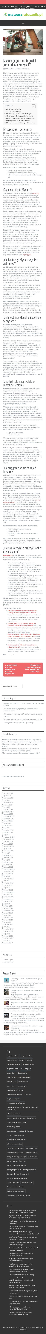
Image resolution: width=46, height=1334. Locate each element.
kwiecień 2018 (8, 929)
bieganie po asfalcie (25, 1060)
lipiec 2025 (7, 823)
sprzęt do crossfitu (31, 1152)
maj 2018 (7, 927)
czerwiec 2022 (8, 878)
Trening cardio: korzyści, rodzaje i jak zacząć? (19, 723)
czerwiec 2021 (8, 897)
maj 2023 (7, 853)
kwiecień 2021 (8, 899)
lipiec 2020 (7, 915)
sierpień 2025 (8, 821)
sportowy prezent (32, 1148)
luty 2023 (7, 860)
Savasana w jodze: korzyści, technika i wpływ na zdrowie (23, 719)
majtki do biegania (13, 1099)
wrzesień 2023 (9, 846)
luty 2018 (7, 934)
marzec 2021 (8, 901)
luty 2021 (7, 904)
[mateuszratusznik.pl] (23, 14)
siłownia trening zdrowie (15, 1148)
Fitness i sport (9, 655)
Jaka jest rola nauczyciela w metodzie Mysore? (20, 118)
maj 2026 (7, 800)
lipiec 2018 (7, 922)
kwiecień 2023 (8, 855)
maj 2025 (7, 828)
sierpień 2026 (8, 793)
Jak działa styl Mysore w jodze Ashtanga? (18, 114)
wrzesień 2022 (9, 871)
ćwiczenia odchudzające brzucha (18, 1195)
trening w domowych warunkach (18, 1174)
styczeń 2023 (8, 862)
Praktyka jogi (8, 555)
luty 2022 (7, 888)
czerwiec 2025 (8, 825)
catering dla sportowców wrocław (18, 1077)
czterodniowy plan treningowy (17, 1086)
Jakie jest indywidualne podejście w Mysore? (19, 116)
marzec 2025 (8, 832)
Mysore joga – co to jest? (13, 109)
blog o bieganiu (26, 1069)
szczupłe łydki (33, 1157)
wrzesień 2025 (9, 819)
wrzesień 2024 (9, 839)
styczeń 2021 (8, 906)
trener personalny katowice (16, 1161)
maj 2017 (7, 940)
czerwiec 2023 (8, 851)
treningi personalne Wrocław (16, 1165)
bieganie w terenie (28, 1064)
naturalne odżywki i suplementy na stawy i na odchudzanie (22, 1108)
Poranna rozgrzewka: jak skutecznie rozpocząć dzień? (21, 753)
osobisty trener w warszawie (17, 1122)
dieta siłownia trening (14, 1094)
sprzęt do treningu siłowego (16, 1157)
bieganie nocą (12, 1060)
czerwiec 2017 (8, 938)
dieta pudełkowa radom (15, 1090)
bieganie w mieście (13, 1064)
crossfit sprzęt (23, 1082)
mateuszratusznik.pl (23, 69)
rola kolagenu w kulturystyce (16, 1139)
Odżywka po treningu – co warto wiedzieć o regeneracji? (22, 740)
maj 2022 (7, 881)
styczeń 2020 (8, 917)
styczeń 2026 (8, 809)
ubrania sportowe (13, 1182)
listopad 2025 (8, 814)
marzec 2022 (8, 885)
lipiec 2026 (7, 796)
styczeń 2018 (8, 936)
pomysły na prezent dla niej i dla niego (20, 1131)
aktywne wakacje (13, 1056)
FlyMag (38, 1327)
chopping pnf (11, 1082)
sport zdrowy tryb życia (15, 1152)
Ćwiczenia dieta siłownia (15, 1187)
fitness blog (27, 1094)
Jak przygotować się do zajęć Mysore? (18, 120)
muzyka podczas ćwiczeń (16, 1103)
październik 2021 (9, 892)
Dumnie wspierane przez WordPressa (16, 1327)
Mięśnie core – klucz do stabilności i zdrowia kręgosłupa (11, 669)
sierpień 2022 (8, 874)
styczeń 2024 (8, 842)
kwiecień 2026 (8, 802)
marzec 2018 (8, 931)
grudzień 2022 (8, 865)
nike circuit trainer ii (13, 1114)
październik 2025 (9, 816)
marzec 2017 (8, 943)
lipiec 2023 (7, 848)
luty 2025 (7, 835)
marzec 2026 (8, 805)
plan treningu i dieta (13, 1127)
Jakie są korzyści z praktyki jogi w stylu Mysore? (20, 123)
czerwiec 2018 (8, 924)
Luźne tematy (8, 962)
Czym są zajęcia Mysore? (13, 111)
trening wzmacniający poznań (17, 1178)
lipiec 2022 (7, 876)
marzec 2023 (8, 858)
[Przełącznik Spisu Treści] (32, 106)
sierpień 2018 (8, 920)
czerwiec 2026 (8, 798)
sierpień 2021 (8, 894)
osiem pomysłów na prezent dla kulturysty (21, 1118)
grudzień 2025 (8, 812)
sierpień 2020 (8, 913)
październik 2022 (9, 869)
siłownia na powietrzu (14, 1144)
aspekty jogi (27, 255)
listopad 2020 (8, 908)
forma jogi (35, 193)
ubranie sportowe (27, 1182)
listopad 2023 (8, 844)
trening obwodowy (29, 1170)
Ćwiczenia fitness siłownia (16, 1191)
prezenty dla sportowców (15, 1135)
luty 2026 (7, 807)
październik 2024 (9, 837)
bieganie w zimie (13, 1069)
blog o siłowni (11, 1073)
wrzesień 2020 (9, 911)
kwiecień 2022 (8, 883)
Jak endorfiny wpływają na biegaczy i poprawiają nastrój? (22, 742)
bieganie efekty (26, 1056)
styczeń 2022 (8, 890)
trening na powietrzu (14, 1170)
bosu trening (22, 1073)
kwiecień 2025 (8, 830)
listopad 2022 (8, 867)
